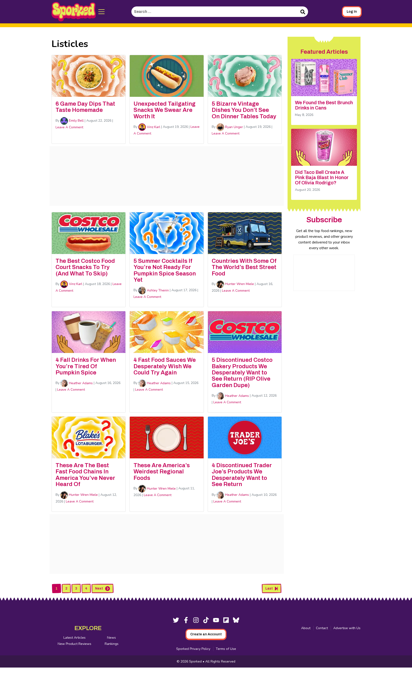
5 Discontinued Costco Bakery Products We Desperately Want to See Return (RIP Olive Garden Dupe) (242, 372)
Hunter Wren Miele (239, 284)
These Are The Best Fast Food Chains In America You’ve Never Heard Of (85, 474)
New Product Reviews (74, 644)
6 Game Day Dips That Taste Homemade (85, 107)
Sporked (196, 661)
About (305, 628)
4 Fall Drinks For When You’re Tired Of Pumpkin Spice (86, 366)
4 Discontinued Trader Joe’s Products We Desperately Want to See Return (242, 474)
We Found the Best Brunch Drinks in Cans (324, 105)
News (111, 637)
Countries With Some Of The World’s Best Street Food (244, 267)
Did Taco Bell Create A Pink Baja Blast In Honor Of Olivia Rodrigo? (322, 177)
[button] (101, 11)
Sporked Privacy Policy (193, 649)
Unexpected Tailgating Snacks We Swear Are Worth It (165, 110)
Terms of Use (226, 649)
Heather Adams (80, 383)
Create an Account (206, 634)
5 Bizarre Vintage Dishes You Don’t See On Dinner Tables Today (244, 110)
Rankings (111, 644)
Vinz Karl (153, 127)
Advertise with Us (346, 628)
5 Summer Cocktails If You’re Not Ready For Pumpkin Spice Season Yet (165, 270)
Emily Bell (76, 120)
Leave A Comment (69, 127)
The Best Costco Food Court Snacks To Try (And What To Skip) (85, 267)
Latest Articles (74, 637)
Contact (322, 628)
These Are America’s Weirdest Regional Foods (162, 471)
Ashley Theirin (157, 290)
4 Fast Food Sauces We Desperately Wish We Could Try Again (165, 366)
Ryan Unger (233, 127)
